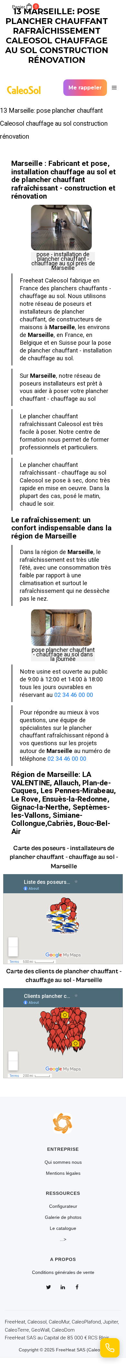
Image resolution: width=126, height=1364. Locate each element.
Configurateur (63, 1206)
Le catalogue (63, 1228)
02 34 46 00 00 (73, 694)
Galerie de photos (63, 1217)
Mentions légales (63, 1173)
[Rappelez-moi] (110, 1348)
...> (63, 1239)
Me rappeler (85, 88)
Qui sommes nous (63, 1162)
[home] (25, 88)
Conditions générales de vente (63, 1272)
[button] (113, 87)
